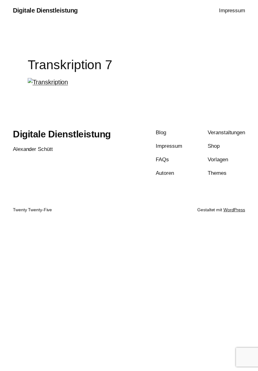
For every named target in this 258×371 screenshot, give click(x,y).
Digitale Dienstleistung (45, 10)
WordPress (234, 209)
